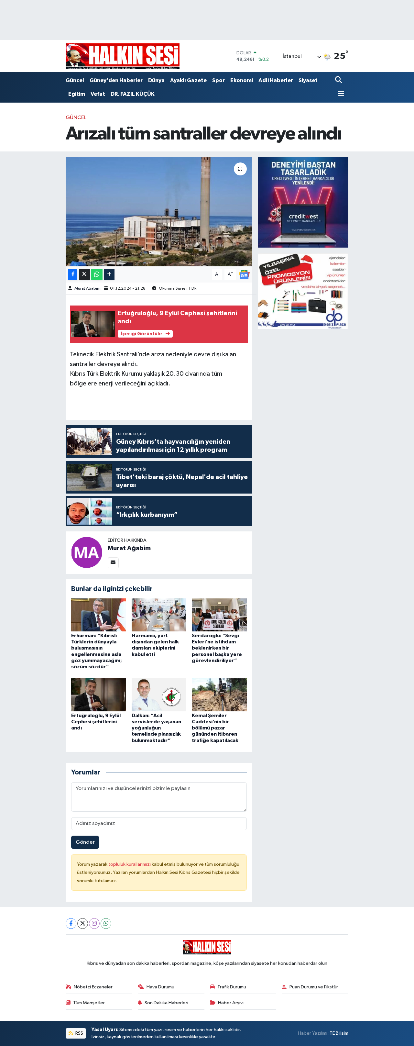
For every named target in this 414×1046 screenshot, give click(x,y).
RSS (78, 1033)
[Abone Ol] (244, 274)
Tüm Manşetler (89, 1002)
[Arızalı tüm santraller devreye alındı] (159, 211)
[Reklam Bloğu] (303, 202)
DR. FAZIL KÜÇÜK (133, 94)
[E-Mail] (113, 563)
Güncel (75, 80)
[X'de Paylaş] (84, 274)
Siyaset (308, 80)
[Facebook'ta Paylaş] (72, 274)
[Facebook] (71, 923)
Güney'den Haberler (116, 80)
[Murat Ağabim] (86, 552)
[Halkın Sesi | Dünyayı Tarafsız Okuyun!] (123, 56)
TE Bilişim (339, 1033)
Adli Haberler (275, 80)
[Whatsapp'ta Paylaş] (97, 274)
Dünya (156, 80)
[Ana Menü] (339, 94)
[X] (82, 923)
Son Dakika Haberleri (166, 1002)
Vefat (98, 94)
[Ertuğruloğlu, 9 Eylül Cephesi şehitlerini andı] (98, 694)
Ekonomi (241, 80)
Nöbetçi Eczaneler (93, 987)
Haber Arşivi (231, 1002)
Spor (218, 80)
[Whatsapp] (106, 923)
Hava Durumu (160, 987)
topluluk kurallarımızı (130, 864)
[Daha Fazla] (109, 274)
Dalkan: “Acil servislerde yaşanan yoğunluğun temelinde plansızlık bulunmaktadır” (156, 728)
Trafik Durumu (231, 987)
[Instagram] (94, 923)
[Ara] (339, 80)
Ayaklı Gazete (188, 80)
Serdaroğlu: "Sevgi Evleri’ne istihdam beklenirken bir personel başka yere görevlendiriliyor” (217, 648)
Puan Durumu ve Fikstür (313, 987)
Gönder (85, 842)
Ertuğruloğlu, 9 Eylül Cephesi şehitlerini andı (96, 721)
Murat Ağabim (87, 288)
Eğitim (76, 94)
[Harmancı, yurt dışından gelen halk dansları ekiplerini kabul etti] (159, 615)
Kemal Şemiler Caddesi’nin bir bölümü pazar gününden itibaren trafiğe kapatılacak (215, 728)
